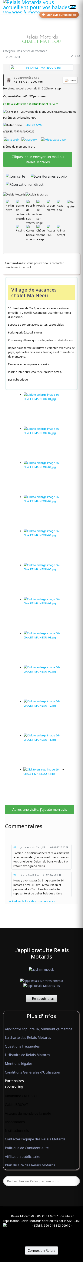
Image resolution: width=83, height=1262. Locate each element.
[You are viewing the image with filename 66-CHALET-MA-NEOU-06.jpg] (45, 580)
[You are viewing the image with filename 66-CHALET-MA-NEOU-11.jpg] (45, 750)
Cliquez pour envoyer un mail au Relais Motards (38, 159)
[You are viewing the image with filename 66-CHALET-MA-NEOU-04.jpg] (45, 512)
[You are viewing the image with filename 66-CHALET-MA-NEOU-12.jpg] (44, 784)
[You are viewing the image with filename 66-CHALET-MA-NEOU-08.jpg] (45, 648)
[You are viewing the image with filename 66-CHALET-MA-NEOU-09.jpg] (45, 682)
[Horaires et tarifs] (49, 176)
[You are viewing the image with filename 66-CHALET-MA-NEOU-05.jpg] (45, 546)
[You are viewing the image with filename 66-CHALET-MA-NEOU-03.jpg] (45, 478)
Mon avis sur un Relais (61, 15)
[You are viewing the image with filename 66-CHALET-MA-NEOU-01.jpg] (45, 409)
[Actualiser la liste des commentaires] (41, 835)
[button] (41, 1081)
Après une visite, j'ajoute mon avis (39, 809)
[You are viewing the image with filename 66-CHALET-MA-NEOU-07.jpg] (45, 614)
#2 (14, 847)
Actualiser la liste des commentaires (32, 901)
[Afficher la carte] (15, 176)
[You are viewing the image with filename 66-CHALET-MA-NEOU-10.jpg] (45, 716)
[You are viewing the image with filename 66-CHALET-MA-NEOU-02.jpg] (45, 444)
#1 (14, 874)
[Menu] (73, 7)
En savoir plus (42, 998)
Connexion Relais (41, 1250)
